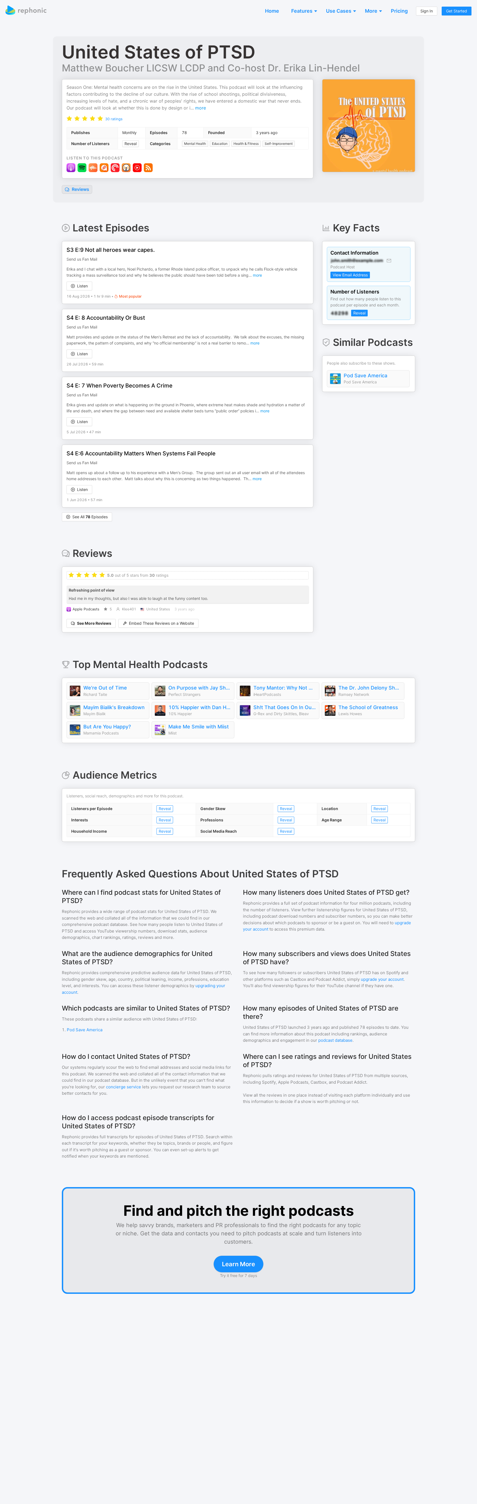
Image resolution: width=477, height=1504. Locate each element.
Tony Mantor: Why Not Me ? (284, 688)
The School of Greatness (368, 707)
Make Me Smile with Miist (198, 727)
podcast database (335, 1040)
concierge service (123, 1086)
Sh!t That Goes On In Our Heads (284, 707)
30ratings (114, 119)
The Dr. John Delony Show (369, 688)
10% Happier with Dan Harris (199, 707)
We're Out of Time (105, 688)
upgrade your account (382, 979)
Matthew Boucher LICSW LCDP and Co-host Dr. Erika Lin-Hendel (211, 68)
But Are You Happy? (107, 727)
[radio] (69, 118)
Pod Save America (365, 375)
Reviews (80, 189)
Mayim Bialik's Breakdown (114, 707)
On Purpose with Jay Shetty (199, 688)
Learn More (238, 1264)
